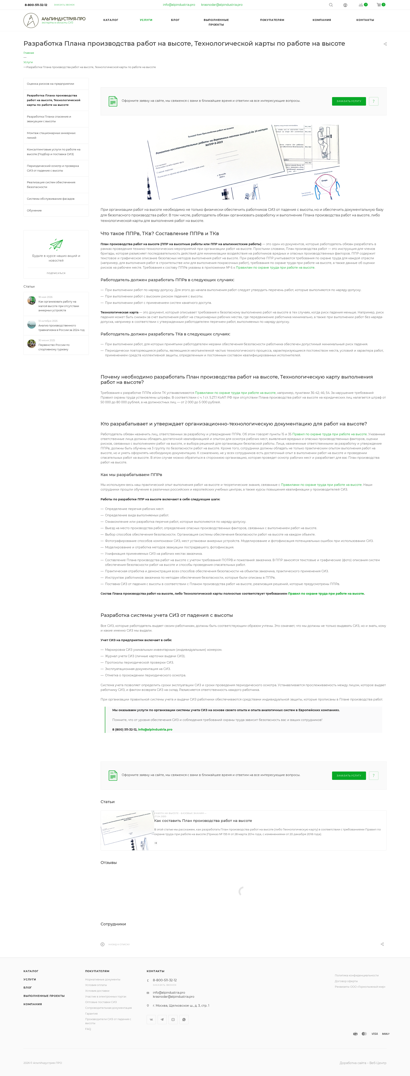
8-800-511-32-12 (36, 5)
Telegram (162, 1019)
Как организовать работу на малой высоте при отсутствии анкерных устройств (58, 306)
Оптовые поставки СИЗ (101, 1002)
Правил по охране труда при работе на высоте (329, 434)
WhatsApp (184, 1019)
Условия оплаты (96, 985)
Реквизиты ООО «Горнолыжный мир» (360, 986)
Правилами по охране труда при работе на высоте (235, 393)
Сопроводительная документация (108, 1007)
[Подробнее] (155, 843)
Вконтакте (151, 1019)
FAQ (88, 1029)
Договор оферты (346, 981)
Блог (27, 987)
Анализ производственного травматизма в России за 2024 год (61, 328)
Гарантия (91, 1013)
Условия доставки (97, 990)
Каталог (30, 971)
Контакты (155, 971)
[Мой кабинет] (345, 5)
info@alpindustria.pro (179, 5)
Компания (32, 1004)
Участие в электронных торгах (105, 996)
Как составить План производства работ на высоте (203, 820)
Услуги (29, 979)
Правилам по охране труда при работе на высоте (275, 267)
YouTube (173, 1019)
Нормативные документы (102, 979)
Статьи (29, 286)
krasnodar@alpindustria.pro (222, 5)
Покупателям (97, 971)
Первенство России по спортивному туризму (54, 347)
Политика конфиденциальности (357, 975)
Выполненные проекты (44, 995)
